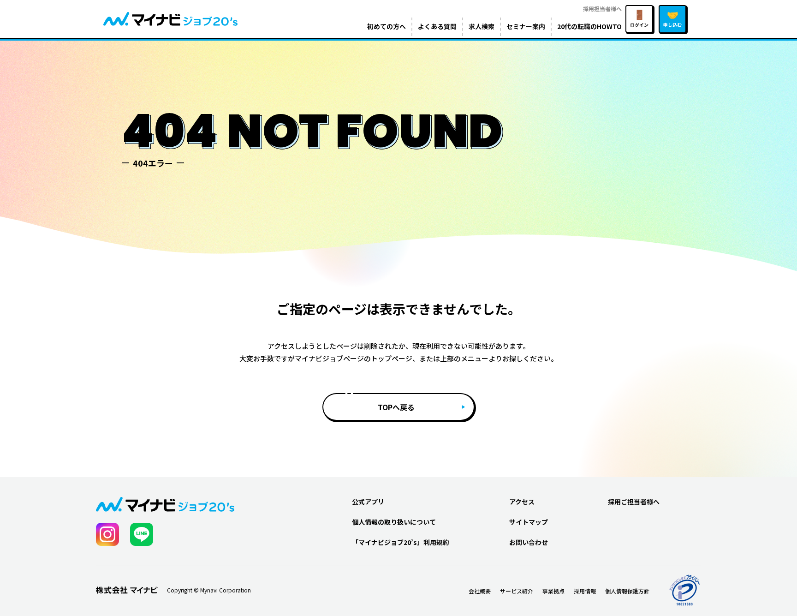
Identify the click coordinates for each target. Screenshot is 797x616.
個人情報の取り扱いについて (394, 521)
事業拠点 (553, 591)
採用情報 (585, 591)
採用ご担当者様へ (634, 501)
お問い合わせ (528, 542)
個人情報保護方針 (627, 591)
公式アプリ (368, 501)
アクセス (522, 501)
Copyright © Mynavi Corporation (209, 590)
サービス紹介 (516, 591)
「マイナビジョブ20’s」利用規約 (400, 542)
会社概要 (480, 591)
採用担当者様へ (602, 8)
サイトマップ (528, 521)
